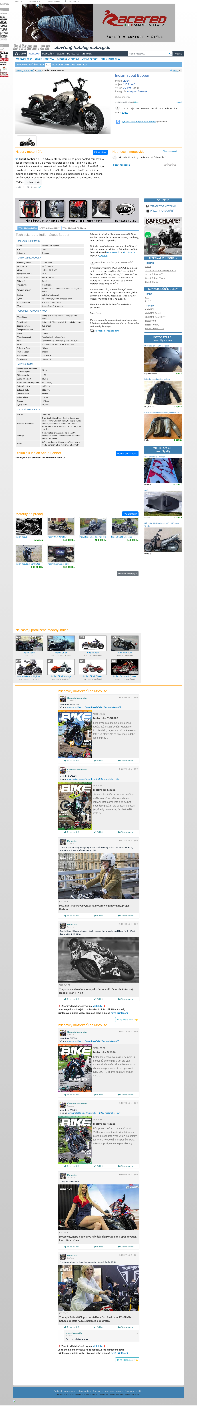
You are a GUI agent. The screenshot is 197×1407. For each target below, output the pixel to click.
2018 (85, 64)
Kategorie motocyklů (68, 58)
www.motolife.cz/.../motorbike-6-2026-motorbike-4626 (93, 779)
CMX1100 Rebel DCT (155, 317)
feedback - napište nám (107, 330)
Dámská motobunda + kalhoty (157, 379)
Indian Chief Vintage (61, 676)
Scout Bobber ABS (154, 274)
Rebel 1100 (150, 321)
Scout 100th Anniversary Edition (160, 270)
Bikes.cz (18, 1)
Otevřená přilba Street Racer (156, 346)
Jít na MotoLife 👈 (127, 1019)
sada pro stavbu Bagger (154, 457)
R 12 (147, 297)
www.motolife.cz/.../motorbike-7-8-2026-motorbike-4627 (94, 707)
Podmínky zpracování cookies (108, 1391)
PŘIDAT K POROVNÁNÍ (161, 210)
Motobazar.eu (35, 1)
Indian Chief (61, 652)
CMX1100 (149, 309)
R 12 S (148, 301)
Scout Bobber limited (28, 564)
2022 (60, 64)
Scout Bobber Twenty (156, 278)
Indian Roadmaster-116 (92, 537)
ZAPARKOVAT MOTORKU (163, 206)
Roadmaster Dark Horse (58, 565)
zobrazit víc (33, 182)
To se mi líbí (72, 760)
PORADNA (73, 53)
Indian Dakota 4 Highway (29, 676)
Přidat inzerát (130, 514)
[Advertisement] (77, 487)
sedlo (146, 490)
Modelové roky (24, 58)
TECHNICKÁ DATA (27, 228)
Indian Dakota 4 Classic (125, 676)
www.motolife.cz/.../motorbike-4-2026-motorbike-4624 (94, 1113)
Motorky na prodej (29, 514)
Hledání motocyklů (110, 58)
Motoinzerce (129, 252)
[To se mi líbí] (129, 697)
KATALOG (34, 53)
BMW (149, 294)
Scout (21, 537)
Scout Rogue (151, 282)
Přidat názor (100, 152)
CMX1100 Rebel (153, 313)
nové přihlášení (119, 1012)
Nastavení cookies (134, 1391)
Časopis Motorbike (77, 698)
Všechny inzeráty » (127, 573)
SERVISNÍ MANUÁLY (49, 228)
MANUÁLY (48, 53)
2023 (54, 64)
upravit (179, 102)
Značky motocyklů (44, 58)
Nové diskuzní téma (127, 453)
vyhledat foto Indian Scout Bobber (139, 121)
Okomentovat (126, 760)
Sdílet (99, 760)
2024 (39, 70)
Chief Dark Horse (58, 537)
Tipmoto (103, 255)
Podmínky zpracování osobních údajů (72, 1391)
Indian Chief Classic (93, 676)
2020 (72, 64)
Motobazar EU (113, 252)
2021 (66, 64)
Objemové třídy (90, 58)
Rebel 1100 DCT (153, 324)
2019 (78, 64)
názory (176, 70)
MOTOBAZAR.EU (163, 339)
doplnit (125, 112)
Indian (150, 263)
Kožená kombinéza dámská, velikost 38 (161, 412)
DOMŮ (22, 53)
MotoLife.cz (74, 1)
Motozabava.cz (55, 1)
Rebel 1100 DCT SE (154, 328)
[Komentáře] (135, 697)
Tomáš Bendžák (74, 1333)
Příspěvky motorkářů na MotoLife (84, 691)
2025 (42, 64)
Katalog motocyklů (25, 70)
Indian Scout (29, 652)
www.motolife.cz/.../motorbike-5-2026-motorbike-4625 (93, 1041)
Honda (150, 305)
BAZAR (61, 53)
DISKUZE (87, 53)
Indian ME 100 (125, 652)
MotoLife (72, 841)
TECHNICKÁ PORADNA (74, 228)
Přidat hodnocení (170, 151)
